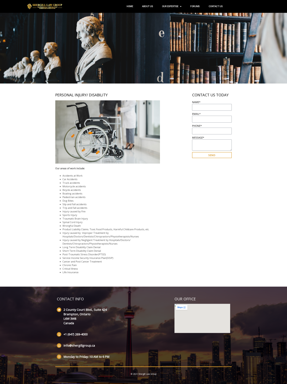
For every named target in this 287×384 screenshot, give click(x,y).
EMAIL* (196, 114)
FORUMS (195, 6)
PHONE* (197, 126)
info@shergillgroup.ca (79, 345)
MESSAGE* (198, 137)
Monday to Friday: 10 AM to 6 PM (86, 357)
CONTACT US (216, 6)
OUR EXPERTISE (170, 6)
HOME (130, 6)
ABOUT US (147, 6)
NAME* (196, 102)
